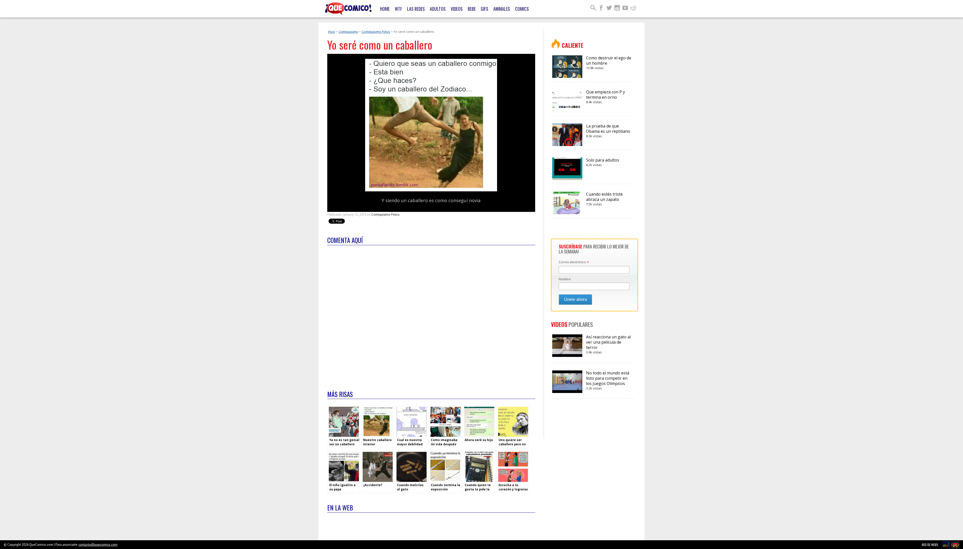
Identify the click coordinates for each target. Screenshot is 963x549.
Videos (457, 9)
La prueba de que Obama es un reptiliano (608, 130)
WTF (398, 9)
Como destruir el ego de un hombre (608, 62)
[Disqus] (431, 314)
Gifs (484, 9)
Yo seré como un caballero (379, 45)
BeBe (472, 9)
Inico (331, 31)
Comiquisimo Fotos (376, 31)
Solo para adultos (602, 162)
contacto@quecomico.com (97, 544)
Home (385, 9)
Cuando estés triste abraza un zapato (604, 198)
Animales (501, 9)
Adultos (438, 9)
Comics (522, 9)
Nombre (565, 279)
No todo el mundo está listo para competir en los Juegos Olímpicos (607, 380)
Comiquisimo (348, 31)
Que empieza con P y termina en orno (605, 96)
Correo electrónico (574, 262)
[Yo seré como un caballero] (431, 190)
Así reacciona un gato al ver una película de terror (608, 344)
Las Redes (416, 9)
